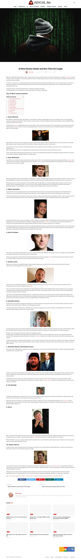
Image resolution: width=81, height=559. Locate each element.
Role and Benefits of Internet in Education (39, 534)
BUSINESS (43, 6)
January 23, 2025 (33, 519)
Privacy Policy (72, 557)
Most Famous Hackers (58, 475)
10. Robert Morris (13, 113)
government (47, 221)
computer (69, 160)
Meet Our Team (66, 557)
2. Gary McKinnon (12, 101)
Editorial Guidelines (58, 557)
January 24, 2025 (9, 519)
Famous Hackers (30, 475)
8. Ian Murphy (12, 110)
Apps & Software (34, 6)
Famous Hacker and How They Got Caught (17, 475)
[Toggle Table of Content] (22, 97)
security (30, 286)
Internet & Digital (51, 6)
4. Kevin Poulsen (12, 104)
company (66, 400)
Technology (21, 6)
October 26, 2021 (56, 537)
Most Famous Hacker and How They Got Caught (43, 475)
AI (27, 6)
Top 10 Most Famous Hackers (15, 98)
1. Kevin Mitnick (12, 100)
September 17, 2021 (39, 72)
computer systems (47, 380)
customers (37, 336)
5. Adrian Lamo (12, 105)
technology (36, 437)
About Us (47, 557)
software (68, 77)
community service (55, 466)
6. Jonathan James (12, 107)
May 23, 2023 (9, 537)
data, (49, 257)
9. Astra (11, 111)
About (65, 6)
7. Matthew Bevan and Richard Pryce (16, 108)
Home (15, 6)
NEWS (46, 72)
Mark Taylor (31, 72)
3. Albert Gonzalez (12, 103)
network (16, 125)
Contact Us (52, 557)
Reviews (60, 6)
